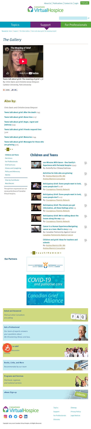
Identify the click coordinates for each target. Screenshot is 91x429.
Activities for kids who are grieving (57, 173)
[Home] (45, 6)
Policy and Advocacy (12, 171)
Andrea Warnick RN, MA (55, 175)
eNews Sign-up (10, 392)
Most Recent (9, 183)
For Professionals (11, 161)
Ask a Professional (12, 327)
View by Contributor (12, 180)
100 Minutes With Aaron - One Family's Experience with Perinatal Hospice (59, 164)
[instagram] (5, 416)
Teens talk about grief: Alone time (18, 117)
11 (55, 252)
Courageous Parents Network (58, 189)
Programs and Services (13, 376)
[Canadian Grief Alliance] (45, 298)
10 (53, 252)
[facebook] (10, 416)
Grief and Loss (10, 164)
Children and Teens (12, 155)
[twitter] (15, 416)
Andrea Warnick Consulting (54, 178)
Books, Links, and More (14, 362)
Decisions (8, 158)
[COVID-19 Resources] (45, 281)
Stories (7, 174)
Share (10, 90)
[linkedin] (25, 416)
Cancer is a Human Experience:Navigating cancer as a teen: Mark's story (60, 228)
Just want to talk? (11, 346)
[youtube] (20, 416)
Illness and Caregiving (13, 168)
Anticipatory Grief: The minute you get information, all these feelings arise (59, 206)
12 (58, 252)
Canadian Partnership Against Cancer (58, 234)
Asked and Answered (12, 310)
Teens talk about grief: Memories (18, 137)
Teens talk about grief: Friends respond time (22, 129)
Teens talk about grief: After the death (20, 112)
